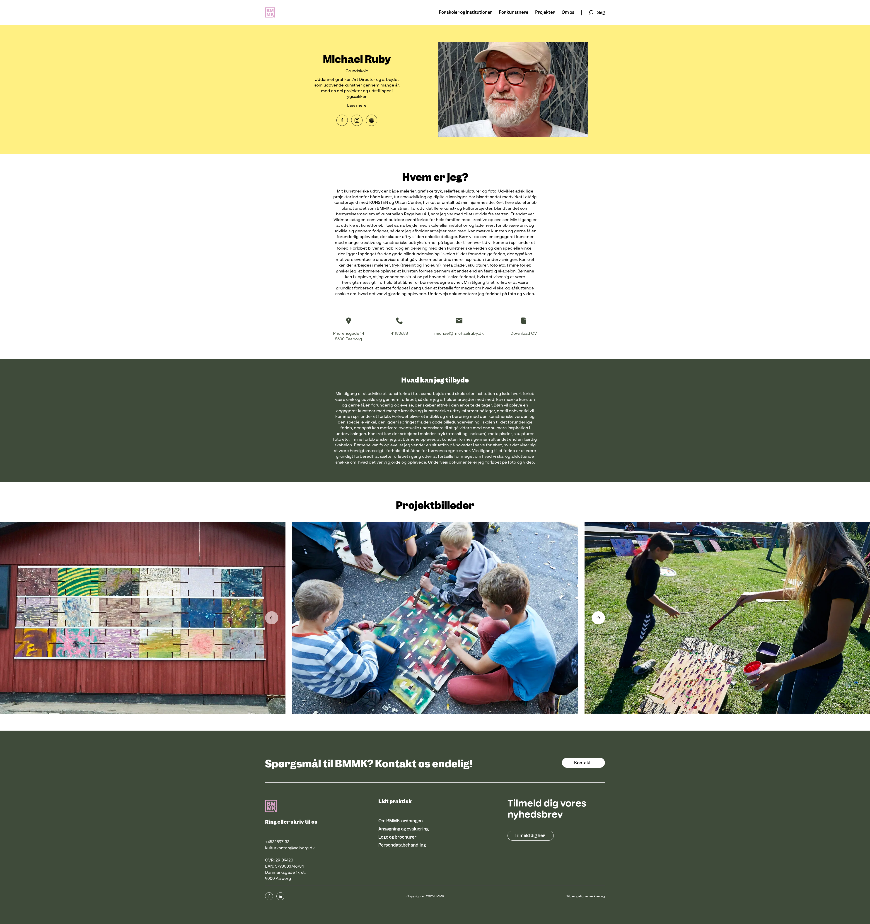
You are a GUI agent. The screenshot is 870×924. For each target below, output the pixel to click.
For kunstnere (513, 12)
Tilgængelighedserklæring (585, 896)
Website (371, 120)
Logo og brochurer (397, 837)
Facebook (342, 120)
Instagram (356, 120)
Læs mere (357, 105)
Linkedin (280, 896)
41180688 (399, 334)
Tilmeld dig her (530, 835)
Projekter (545, 12)
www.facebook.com (269, 896)
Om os (568, 12)
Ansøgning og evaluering (403, 829)
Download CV (523, 334)
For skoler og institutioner (465, 12)
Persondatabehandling (402, 845)
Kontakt (582, 763)
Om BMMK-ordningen (400, 821)
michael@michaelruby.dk (459, 334)
